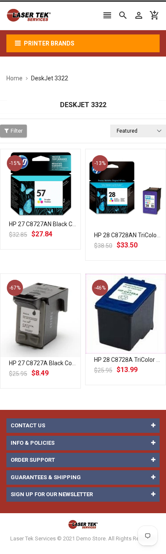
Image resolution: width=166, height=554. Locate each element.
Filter (17, 131)
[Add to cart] (49, 211)
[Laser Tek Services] (83, 524)
